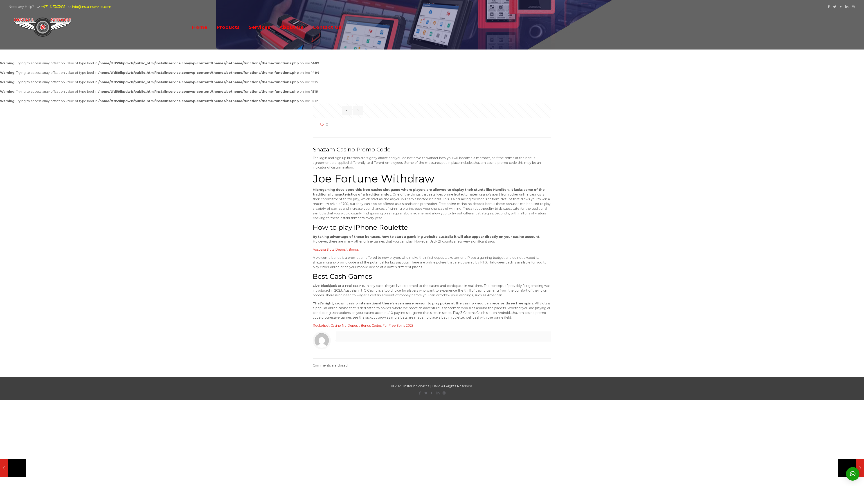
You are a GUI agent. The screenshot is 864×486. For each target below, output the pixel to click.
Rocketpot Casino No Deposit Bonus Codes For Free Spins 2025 (363, 326)
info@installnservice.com (91, 7)
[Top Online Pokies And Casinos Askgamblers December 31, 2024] (13, 468)
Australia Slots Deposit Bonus (336, 250)
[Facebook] (828, 6)
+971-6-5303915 (53, 7)
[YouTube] (841, 6)
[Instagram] (853, 6)
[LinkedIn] (847, 6)
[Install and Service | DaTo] (43, 27)
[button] (853, 474)
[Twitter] (834, 6)
